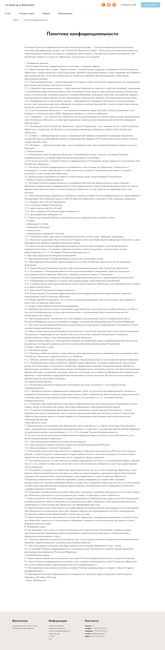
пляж (50, 639)
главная (15, 20)
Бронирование (65, 13)
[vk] (103, 5)
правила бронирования (57, 628)
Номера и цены (26, 13)
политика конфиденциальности (35, 20)
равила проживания (56, 626)
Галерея (46, 13)
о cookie (51, 636)
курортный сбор (54, 634)
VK (93, 626)
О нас (8, 13)
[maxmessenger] (114, 5)
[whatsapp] (109, 5)
